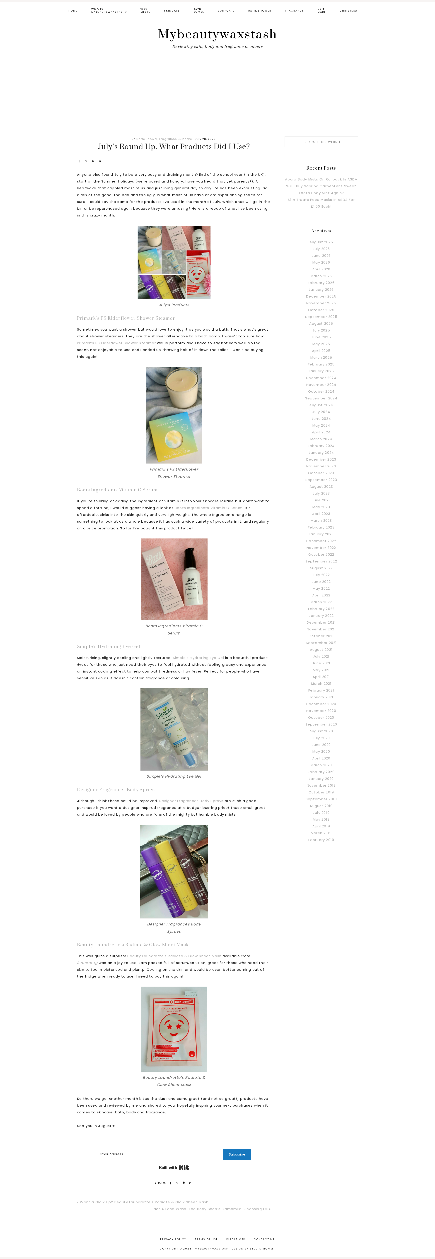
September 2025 (321, 316)
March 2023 (321, 520)
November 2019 (321, 785)
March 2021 (321, 683)
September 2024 (321, 398)
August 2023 (321, 486)
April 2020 (321, 758)
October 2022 (321, 554)
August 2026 (321, 242)
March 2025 (321, 357)
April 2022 (321, 595)
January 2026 (321, 289)
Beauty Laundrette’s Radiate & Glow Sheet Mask (133, 945)
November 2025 (321, 303)
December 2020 (321, 704)
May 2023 (321, 507)
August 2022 (321, 568)
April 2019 (321, 826)
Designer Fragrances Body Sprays (116, 790)
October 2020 (321, 717)
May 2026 (321, 262)
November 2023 (321, 466)
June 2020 (321, 744)
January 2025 (321, 371)
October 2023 (321, 473)
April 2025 (321, 350)
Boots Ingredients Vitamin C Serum (117, 490)
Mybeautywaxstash (218, 34)
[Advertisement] (217, 95)
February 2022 (321, 608)
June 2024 (321, 418)
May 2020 (321, 751)
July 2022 (321, 574)
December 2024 (321, 377)
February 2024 (321, 445)
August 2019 (321, 805)
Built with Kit (174, 1167)
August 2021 (321, 649)
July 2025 (321, 330)
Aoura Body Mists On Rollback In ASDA (321, 179)
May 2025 (321, 343)
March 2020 (321, 765)
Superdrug (88, 962)
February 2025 (321, 364)
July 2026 (321, 248)
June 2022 (321, 581)
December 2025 (321, 296)
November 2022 (321, 547)
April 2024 (321, 432)
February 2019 (321, 839)
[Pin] (93, 161)
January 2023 (321, 534)
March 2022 (321, 602)
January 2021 (321, 697)
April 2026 (321, 269)
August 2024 (321, 405)
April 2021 (321, 676)
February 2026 (321, 282)
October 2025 (321, 310)
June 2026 (321, 255)
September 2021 (321, 642)
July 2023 (321, 493)
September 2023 (321, 479)
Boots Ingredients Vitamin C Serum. (209, 507)
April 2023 (321, 513)
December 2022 (321, 540)
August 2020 (321, 731)
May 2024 (321, 425)
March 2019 (321, 833)
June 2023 (321, 500)
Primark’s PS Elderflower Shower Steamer (126, 318)
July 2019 (321, 812)
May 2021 (321, 670)
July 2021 (321, 656)
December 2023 (321, 459)
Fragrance (167, 139)
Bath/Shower (146, 139)
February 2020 (321, 771)
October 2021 (321, 636)
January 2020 (321, 778)
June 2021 (321, 663)
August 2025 (321, 323)
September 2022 (321, 561)
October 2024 (321, 391)
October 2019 (321, 792)
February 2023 (321, 527)
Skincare (185, 139)
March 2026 (321, 276)
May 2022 (321, 588)
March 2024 (321, 439)
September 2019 (321, 799)
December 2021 (321, 622)
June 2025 (321, 337)
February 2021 (321, 690)
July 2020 (321, 737)
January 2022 (321, 615)
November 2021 (321, 629)
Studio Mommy (262, 1248)
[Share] (79, 161)
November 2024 (321, 384)
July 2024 (321, 411)
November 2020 (321, 710)
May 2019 (321, 819)
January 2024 (321, 452)
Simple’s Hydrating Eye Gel (108, 647)
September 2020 (321, 724)
